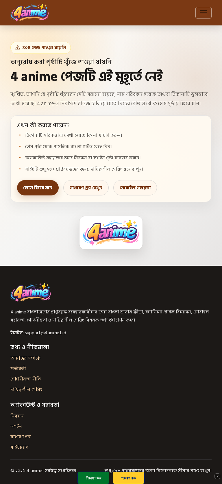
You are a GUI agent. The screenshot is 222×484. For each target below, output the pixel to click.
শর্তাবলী (18, 368)
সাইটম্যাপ (19, 447)
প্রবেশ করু (128, 478)
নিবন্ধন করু (93, 478)
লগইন (16, 426)
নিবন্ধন (17, 416)
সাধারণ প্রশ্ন (20, 437)
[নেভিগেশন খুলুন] (203, 13)
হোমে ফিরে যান (37, 188)
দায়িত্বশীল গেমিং (26, 389)
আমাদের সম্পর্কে (25, 358)
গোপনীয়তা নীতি (25, 379)
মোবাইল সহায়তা (135, 188)
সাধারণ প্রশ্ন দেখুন (86, 188)
